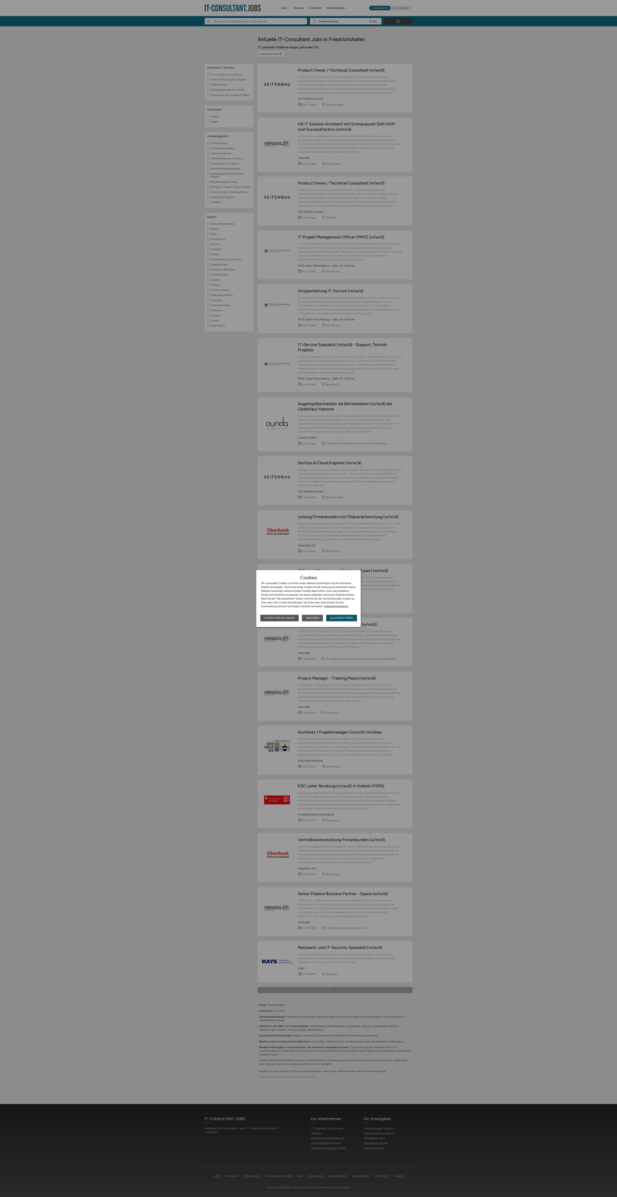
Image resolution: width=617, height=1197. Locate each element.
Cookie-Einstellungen (279, 617)
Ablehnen (312, 617)
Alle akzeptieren (341, 617)
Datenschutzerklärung (336, 606)
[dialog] (308, 598)
